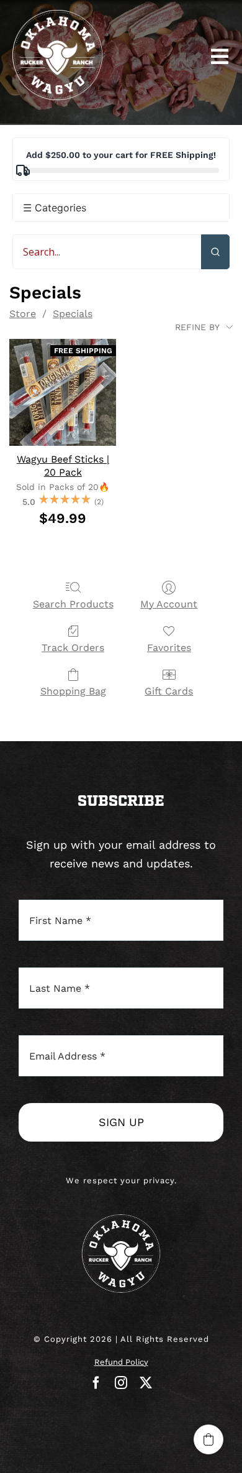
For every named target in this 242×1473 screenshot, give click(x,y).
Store (22, 314)
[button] (208, 1439)
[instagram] (121, 1383)
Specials (72, 314)
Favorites (169, 647)
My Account (168, 604)
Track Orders (73, 647)
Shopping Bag (73, 691)
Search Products (73, 604)
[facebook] (96, 1383)
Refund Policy (121, 1362)
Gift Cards (169, 691)
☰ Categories (54, 207)
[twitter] (146, 1383)
